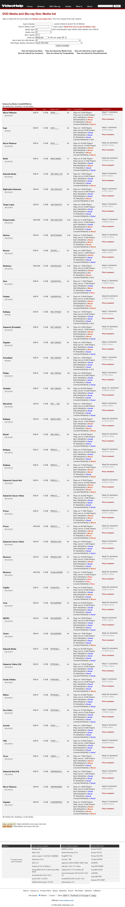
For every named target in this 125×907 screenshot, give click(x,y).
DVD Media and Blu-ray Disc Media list (29, 14)
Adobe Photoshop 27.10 (70, 852)
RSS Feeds (79, 890)
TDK (5, 741)
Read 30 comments (110, 418)
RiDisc (6, 695)
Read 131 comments (110, 388)
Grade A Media (9, 679)
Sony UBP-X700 (96, 877)
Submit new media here (42, 19)
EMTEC (6, 618)
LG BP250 (94, 863)
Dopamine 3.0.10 (38, 859)
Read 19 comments (110, 234)
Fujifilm (6, 587)
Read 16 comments (110, 556)
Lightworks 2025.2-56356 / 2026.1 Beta (75, 863)
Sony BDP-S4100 (96, 870)
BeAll (5, 158)
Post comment (108, 119)
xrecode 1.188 (66, 859)
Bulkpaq (6, 312)
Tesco (5, 756)
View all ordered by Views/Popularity (92, 53)
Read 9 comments (109, 618)
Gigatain (6, 342)
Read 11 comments (110, 112)
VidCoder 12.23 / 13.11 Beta (71, 866)
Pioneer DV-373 (96, 852)
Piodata (6, 296)
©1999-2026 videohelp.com (62, 905)
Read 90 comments (110, 464)
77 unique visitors (16, 859)
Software (41, 6)
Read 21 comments (110, 219)
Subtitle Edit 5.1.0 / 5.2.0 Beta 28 (72, 870)
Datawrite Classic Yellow (13, 495)
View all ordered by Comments (30, 53)
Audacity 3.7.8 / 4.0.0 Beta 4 (41, 866)
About (55, 890)
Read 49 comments (110, 158)
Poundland (7, 358)
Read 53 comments (110, 480)
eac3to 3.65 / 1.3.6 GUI (39, 879)
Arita (5, 603)
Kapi (5, 128)
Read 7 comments (109, 679)
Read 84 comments (110, 510)
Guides (68, 6)
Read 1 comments (109, 127)
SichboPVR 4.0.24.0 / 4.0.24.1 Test (73, 879)
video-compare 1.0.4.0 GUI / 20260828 (45, 856)
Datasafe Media (9, 174)
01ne (5, 281)
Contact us (34, 890)
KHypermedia (9, 220)
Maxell (6, 434)
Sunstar (6, 725)
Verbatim (7, 388)
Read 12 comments (110, 280)
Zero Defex (7, 710)
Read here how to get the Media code (79, 26)
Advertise (63, 890)
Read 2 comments (109, 189)
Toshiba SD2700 (96, 859)
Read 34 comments (110, 694)
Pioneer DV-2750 (97, 856)
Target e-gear (8, 204)
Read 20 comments (110, 296)
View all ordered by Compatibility (60, 53)
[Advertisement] (63, 83)
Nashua (6, 235)
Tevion (6, 633)
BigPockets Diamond (12, 189)
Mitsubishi (7, 404)
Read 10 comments (110, 326)
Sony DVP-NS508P (97, 866)
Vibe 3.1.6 (35, 863)
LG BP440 (94, 873)
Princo (6, 511)
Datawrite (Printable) (12, 327)
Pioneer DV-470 (96, 849)
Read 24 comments (110, 143)
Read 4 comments (109, 173)
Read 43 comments (110, 434)
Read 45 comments (110, 572)
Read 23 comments (110, 740)
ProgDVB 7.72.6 (67, 856)
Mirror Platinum (9, 112)
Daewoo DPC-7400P (98, 880)
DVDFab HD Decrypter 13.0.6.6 (42, 882)
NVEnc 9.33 (36, 852)
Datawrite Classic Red (12, 480)
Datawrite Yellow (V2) (12, 664)
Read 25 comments (110, 495)
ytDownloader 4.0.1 (68, 882)
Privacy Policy (45, 890)
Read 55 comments (110, 526)
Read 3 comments (109, 204)
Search (26, 890)
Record (6, 250)
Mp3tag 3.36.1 (37, 849)
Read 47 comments (110, 449)
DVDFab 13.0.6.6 (67, 849)
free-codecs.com (66, 900)
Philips (6, 373)
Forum (29, 6)
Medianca (7, 266)
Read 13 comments (110, 801)
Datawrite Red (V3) (11, 771)
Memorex (7, 557)
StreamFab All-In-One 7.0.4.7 (41, 875)
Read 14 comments (110, 755)
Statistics (88, 890)
